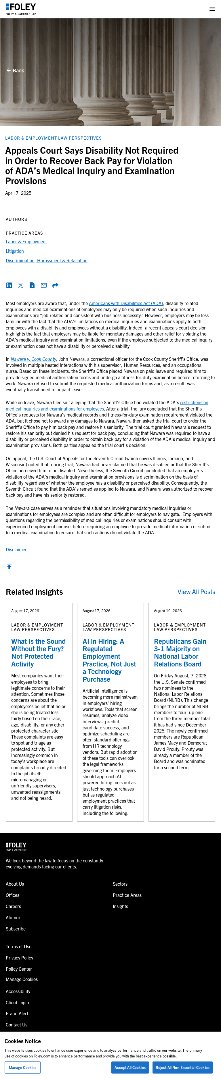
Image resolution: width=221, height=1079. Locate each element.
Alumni (13, 917)
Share (55, 285)
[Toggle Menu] (212, 9)
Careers (13, 906)
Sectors (120, 884)
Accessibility (18, 991)
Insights (120, 906)
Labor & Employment (26, 241)
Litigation (15, 251)
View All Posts (196, 591)
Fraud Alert (17, 1013)
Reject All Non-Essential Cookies (182, 1067)
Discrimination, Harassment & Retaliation (46, 260)
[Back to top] (9, 568)
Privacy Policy (19, 957)
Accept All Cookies (130, 1067)
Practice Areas (127, 895)
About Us (15, 884)
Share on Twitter (20, 285)
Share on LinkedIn (9, 285)
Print (32, 285)
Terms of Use (18, 946)
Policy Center (19, 969)
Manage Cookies (23, 1067)
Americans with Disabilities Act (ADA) (126, 303)
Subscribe (16, 928)
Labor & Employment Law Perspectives (53, 137)
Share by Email (43, 285)
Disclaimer (16, 549)
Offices (12, 895)
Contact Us (16, 1024)
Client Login (17, 1002)
